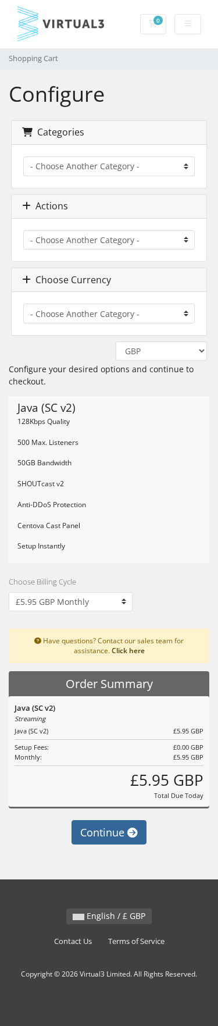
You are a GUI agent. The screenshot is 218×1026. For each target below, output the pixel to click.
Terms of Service (136, 941)
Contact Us (73, 941)
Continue (103, 832)
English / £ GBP (114, 915)
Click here (128, 650)
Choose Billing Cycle (42, 581)
